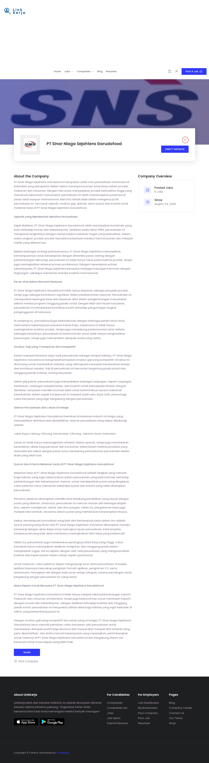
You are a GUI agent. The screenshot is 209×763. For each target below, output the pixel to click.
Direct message (175, 149)
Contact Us (176, 713)
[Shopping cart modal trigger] (169, 71)
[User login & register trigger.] (176, 71)
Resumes (144, 723)
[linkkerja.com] (14, 11)
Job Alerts (114, 718)
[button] (68, 71)
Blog (172, 703)
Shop (172, 723)
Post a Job (192, 71)
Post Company (148, 713)
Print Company (28, 661)
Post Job (144, 718)
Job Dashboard (148, 703)
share (27, 652)
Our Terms (176, 718)
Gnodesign (62, 752)
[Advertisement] (104, 43)
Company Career (180, 708)
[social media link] (192, 752)
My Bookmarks (147, 708)
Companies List (117, 708)
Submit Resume (117, 723)
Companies (114, 703)
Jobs (110, 713)
